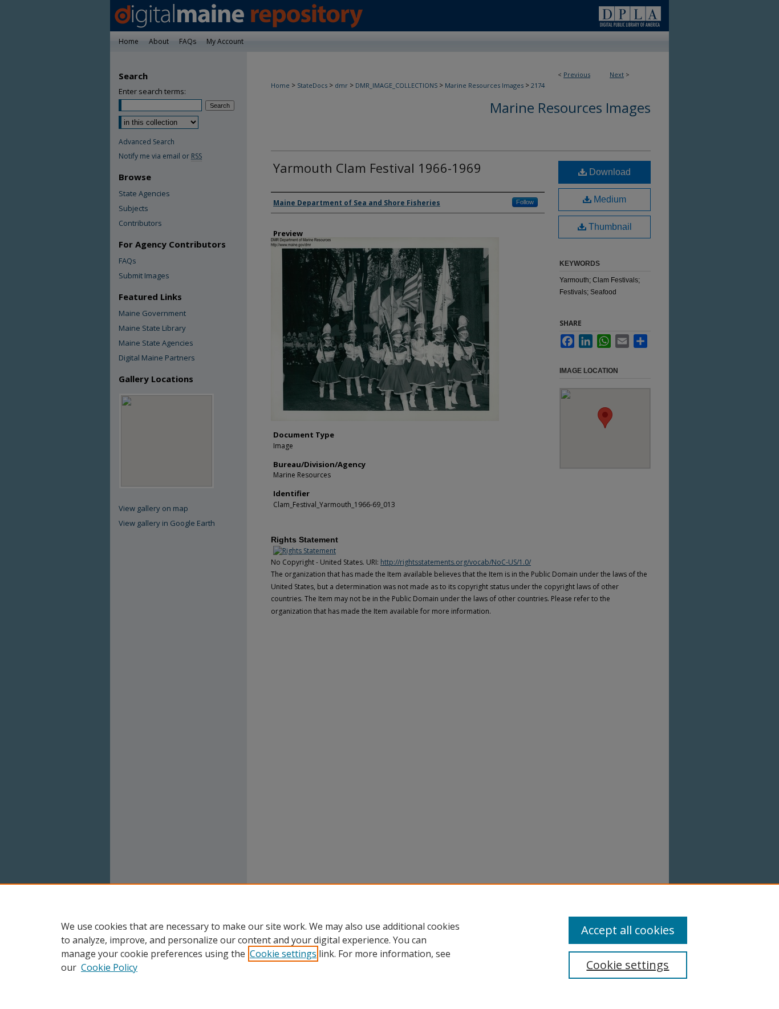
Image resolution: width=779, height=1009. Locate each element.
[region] (389, 946)
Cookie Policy (109, 967)
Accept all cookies (628, 930)
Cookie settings (283, 953)
